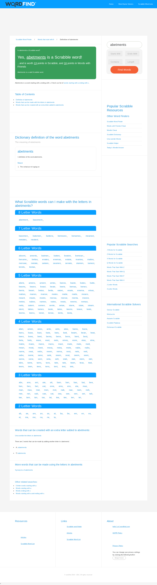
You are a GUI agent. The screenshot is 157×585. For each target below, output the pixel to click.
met (54, 390)
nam (79, 390)
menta (75, 298)
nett (85, 351)
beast (43, 287)
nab (63, 390)
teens (32, 313)
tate (56, 363)
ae (27, 413)
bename (23, 259)
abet (21, 329)
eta (76, 386)
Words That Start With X (116, 280)
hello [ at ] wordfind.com (121, 526)
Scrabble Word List (28, 544)
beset (31, 290)
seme (21, 359)
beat (93, 333)
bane (84, 329)
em (75, 413)
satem (31, 305)
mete (68, 348)
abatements (22, 447)
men (46, 390)
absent (22, 256)
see (68, 394)
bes (29, 386)
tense (51, 313)
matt (88, 344)
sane (40, 355)
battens (49, 236)
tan (35, 397)
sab (36, 394)
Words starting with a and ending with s (30, 493)
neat (31, 351)
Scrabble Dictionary (114, 134)
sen (76, 394)
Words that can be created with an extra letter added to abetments (40, 105)
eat (44, 386)
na (41, 417)
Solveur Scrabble (113, 310)
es (89, 413)
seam (58, 355)
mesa (49, 348)
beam (74, 333)
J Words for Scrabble (114, 250)
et (20, 417)
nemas (84, 302)
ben (21, 386)
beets (62, 287)
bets (30, 340)
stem (82, 359)
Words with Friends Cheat (116, 126)
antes (52, 283)
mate (69, 344)
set (83, 394)
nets (77, 351)
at (55, 413)
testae (32, 267)
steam (91, 305)
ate (44, 382)
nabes (32, 302)
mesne (85, 298)
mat (38, 390)
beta (21, 340)
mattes (90, 259)
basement (37, 220)
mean (21, 348)
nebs (39, 351)
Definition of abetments (24, 100)
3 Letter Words (112, 289)
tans (48, 363)
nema (59, 351)
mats (79, 344)
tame (29, 363)
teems (22, 313)
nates (53, 302)
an (41, 413)
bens (67, 336)
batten (57, 256)
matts (74, 294)
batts (92, 283)
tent (56, 366)
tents (60, 313)
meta (59, 348)
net (28, 394)
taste (50, 309)
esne (74, 340)
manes (33, 294)
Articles (23, 537)
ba (61, 413)
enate (70, 290)
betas (41, 290)
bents (21, 290)
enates (45, 259)
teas (82, 363)
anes (39, 329)
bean (83, 333)
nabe (78, 348)
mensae (23, 263)
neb (87, 390)
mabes (22, 294)
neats (63, 302)
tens (47, 366)
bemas (73, 287)
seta (48, 359)
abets (21, 283)
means (85, 294)
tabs (21, 363)
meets (42, 298)
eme (52, 386)
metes (22, 302)
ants (57, 329)
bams (75, 329)
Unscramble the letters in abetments (28, 435)
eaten (60, 290)
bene (58, 336)
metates (22, 239)
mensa (53, 298)
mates (55, 294)
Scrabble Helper (113, 143)
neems (73, 302)
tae (20, 397)
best (85, 336)
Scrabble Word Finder (115, 121)
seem (76, 355)
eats (56, 340)
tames (41, 309)
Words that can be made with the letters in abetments (35, 102)
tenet (41, 313)
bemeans (62, 236)
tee (65, 397)
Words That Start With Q (116, 271)
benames (76, 236)
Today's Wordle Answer (115, 147)
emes (65, 340)
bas (75, 382)
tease (79, 309)
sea (60, 394)
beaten (67, 256)
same (30, 355)
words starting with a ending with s (76, 83)
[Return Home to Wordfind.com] (20, 6)
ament (43, 283)
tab (90, 394)
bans (21, 333)
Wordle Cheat (112, 130)
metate (34, 263)
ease (38, 340)
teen (30, 366)
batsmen (37, 236)
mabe (21, 344)
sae (44, 394)
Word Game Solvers (125, 4)
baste (73, 283)
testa (69, 313)
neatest (34, 239)
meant (22, 298)
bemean (79, 256)
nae (71, 390)
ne (48, 417)
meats (32, 298)
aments (33, 256)
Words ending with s (23, 491)
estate (68, 259)
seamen (57, 263)
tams (39, 363)
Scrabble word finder (74, 526)
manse (44, 294)
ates (66, 329)
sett (57, 359)
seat (67, 355)
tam (28, 397)
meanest (90, 236)
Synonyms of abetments (24, 470)
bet (36, 386)
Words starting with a (23, 488)
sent (40, 359)
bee (91, 382)
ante (49, 329)
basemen (23, 236)
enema (80, 290)
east (47, 340)
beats (52, 287)
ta (55, 417)
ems (61, 386)
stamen (79, 263)
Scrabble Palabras (113, 323)
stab (65, 359)
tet (80, 397)
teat (90, 363)
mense (64, 298)
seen (86, 355)
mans (51, 344)
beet (39, 336)
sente (52, 305)
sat (52, 394)
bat (83, 382)
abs (20, 382)
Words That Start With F (115, 276)
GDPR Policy (117, 533)
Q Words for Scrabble (115, 263)
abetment (23, 220)
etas (84, 340)
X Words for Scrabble (115, 259)
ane (29, 382)
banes (63, 283)
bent (77, 336)
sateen (45, 263)
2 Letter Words (112, 285)
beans (33, 287)
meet (40, 348)
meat (31, 348)
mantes (79, 259)
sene (31, 359)
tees (39, 366)
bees (30, 336)
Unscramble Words (114, 139)
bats (57, 333)
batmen (45, 256)
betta (50, 290)
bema (48, 336)
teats (89, 309)
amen (30, 329)
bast (39, 333)
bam (59, 382)
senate (68, 263)
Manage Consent (119, 558)
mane (41, 344)
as (48, 413)
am (34, 413)
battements (22, 453)
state (81, 305)
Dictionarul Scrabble (114, 327)
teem (21, 366)
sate (49, 355)
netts (21, 305)
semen (41, 305)
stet (90, 359)
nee (21, 394)
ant (36, 382)
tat (50, 397)
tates (59, 309)
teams (69, 309)
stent (21, 309)
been (21, 336)
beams (22, 287)
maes (31, 344)
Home (111, 4)
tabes (30, 309)
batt (65, 333)
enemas (57, 259)
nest (68, 351)
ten (72, 397)
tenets (22, 267)
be (68, 413)
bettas (35, 259)
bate (48, 333)
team (72, 363)
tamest (91, 263)
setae (62, 305)
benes (84, 287)
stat (73, 359)
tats (64, 363)
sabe (21, 355)
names (43, 302)
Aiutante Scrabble (113, 318)
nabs (87, 348)
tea (57, 397)
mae (85, 386)
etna (92, 340)
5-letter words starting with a (26, 486)
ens (69, 386)
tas (43, 397)
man (21, 390)
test (63, 366)
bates (82, 283)
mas (30, 390)
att (51, 382)
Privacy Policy (118, 546)
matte (64, 294)
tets (71, 366)
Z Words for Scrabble (114, 254)
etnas (91, 290)
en (82, 413)
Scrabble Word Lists (145, 4)
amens (32, 283)
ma (26, 417)
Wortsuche (111, 314)
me (34, 417)
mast (60, 344)
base (30, 333)
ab (20, 413)
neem (49, 351)
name (21, 351)
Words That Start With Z (115, 267)
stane (71, 305)
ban (67, 382)
